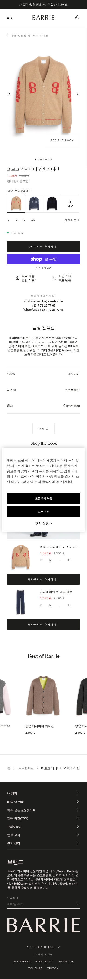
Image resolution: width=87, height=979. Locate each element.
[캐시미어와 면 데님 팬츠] (20, 602)
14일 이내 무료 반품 (64, 278)
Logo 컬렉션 (26, 768)
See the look (62, 140)
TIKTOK (53, 968)
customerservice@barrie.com (43, 301)
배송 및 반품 (15, 802)
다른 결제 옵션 (43, 268)
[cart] (77, 18)
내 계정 (12, 793)
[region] (43, 490)
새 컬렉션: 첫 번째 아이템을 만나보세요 (43, 4)
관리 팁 (43, 428)
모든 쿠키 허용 (43, 498)
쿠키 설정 (13, 843)
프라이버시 (14, 827)
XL (33, 219)
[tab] (35, 159)
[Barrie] (43, 19)
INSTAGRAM (22, 961)
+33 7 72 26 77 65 (43, 305)
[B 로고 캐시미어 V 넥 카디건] (20, 557)
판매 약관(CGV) (17, 818)
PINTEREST (44, 961)
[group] (43, 696)
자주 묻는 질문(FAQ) (21, 810)
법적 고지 (13, 835)
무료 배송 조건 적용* (28, 278)
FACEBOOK (66, 961)
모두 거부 (43, 511)
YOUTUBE (35, 968)
